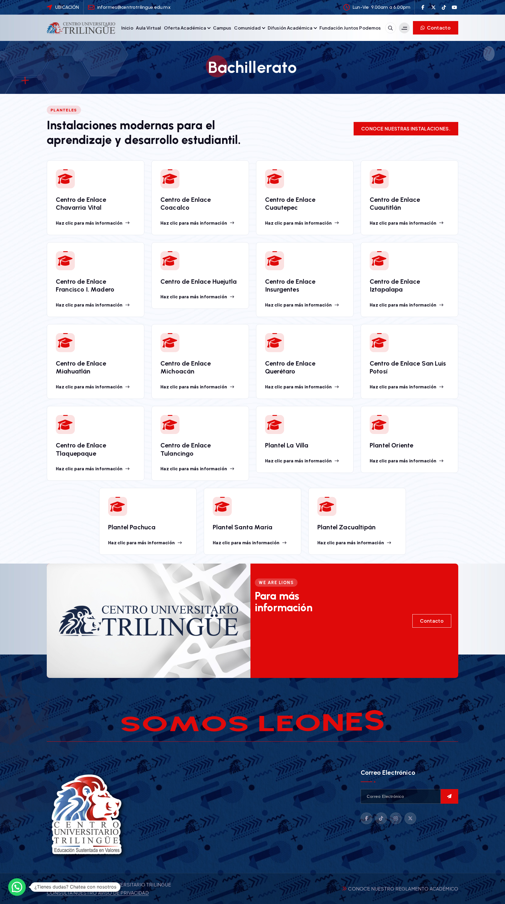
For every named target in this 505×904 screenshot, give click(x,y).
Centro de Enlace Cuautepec (290, 204)
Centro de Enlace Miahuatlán (81, 367)
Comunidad (247, 27)
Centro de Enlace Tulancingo (185, 449)
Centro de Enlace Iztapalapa (395, 286)
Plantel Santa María (242, 527)
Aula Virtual (148, 27)
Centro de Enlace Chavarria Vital (81, 204)
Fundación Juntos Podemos (350, 27)
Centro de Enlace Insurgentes (290, 286)
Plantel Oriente (391, 445)
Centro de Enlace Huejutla (198, 281)
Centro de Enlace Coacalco (185, 204)
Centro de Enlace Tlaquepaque (81, 449)
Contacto (438, 28)
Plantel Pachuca (131, 527)
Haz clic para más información (89, 222)
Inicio (127, 27)
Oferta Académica (185, 27)
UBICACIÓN (67, 7)
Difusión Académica (290, 27)
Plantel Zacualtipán (346, 527)
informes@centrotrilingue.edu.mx (134, 7)
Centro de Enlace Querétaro (290, 367)
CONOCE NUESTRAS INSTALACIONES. (406, 128)
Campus (222, 27)
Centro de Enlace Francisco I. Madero (85, 286)
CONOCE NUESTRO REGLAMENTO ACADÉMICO (403, 889)
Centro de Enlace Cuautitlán (395, 204)
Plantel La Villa (287, 445)
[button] (17, 887)
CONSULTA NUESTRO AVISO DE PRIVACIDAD (98, 893)
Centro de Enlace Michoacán (185, 367)
